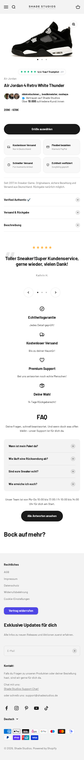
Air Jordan (10, 78)
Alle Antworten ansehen (42, 516)
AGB (6, 572)
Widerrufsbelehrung (16, 592)
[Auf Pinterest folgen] (26, 708)
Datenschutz (11, 585)
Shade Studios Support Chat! (21, 688)
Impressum (11, 578)
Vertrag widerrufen (21, 610)
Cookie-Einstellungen (17, 598)
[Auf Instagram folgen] (16, 708)
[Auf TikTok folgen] (46, 708)
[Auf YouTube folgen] (36, 708)
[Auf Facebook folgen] (6, 708)
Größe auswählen (42, 129)
